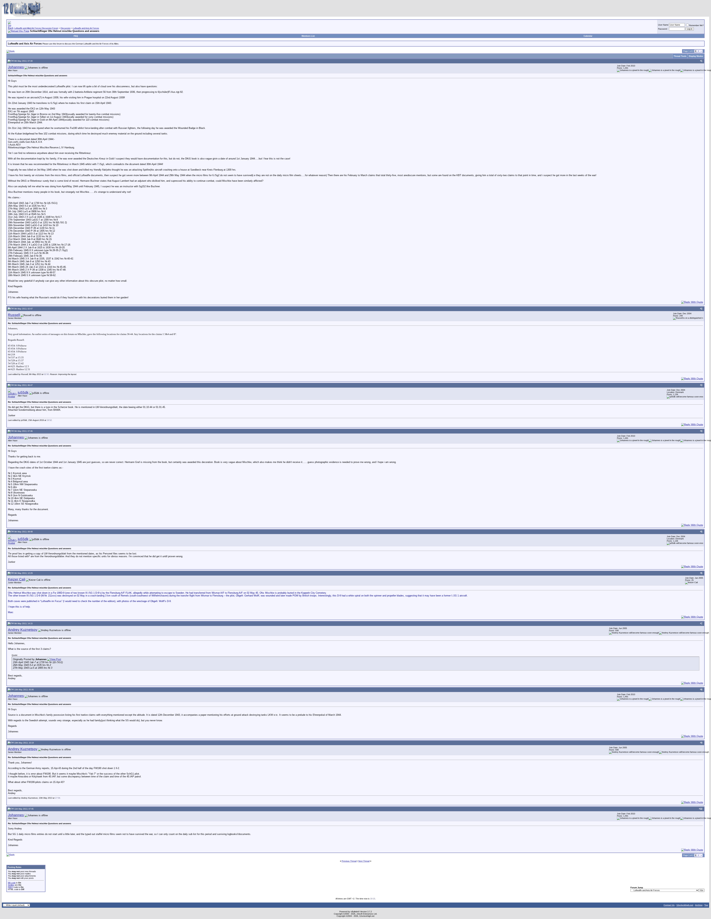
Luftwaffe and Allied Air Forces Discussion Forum (36, 28)
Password (662, 29)
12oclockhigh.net (684, 905)
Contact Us (669, 905)
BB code (12, 883)
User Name (663, 25)
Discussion (66, 28)
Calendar (588, 36)
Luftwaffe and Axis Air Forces (86, 28)
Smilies (11, 885)
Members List (308, 36)
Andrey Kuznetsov (22, 630)
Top (706, 905)
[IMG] (10, 887)
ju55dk (23, 392)
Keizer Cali (16, 579)
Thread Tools (680, 56)
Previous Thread (349, 861)
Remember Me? (696, 25)
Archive (698, 905)
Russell (14, 315)
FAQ (76, 36)
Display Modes (696, 56)
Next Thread (364, 861)
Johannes (16, 67)
